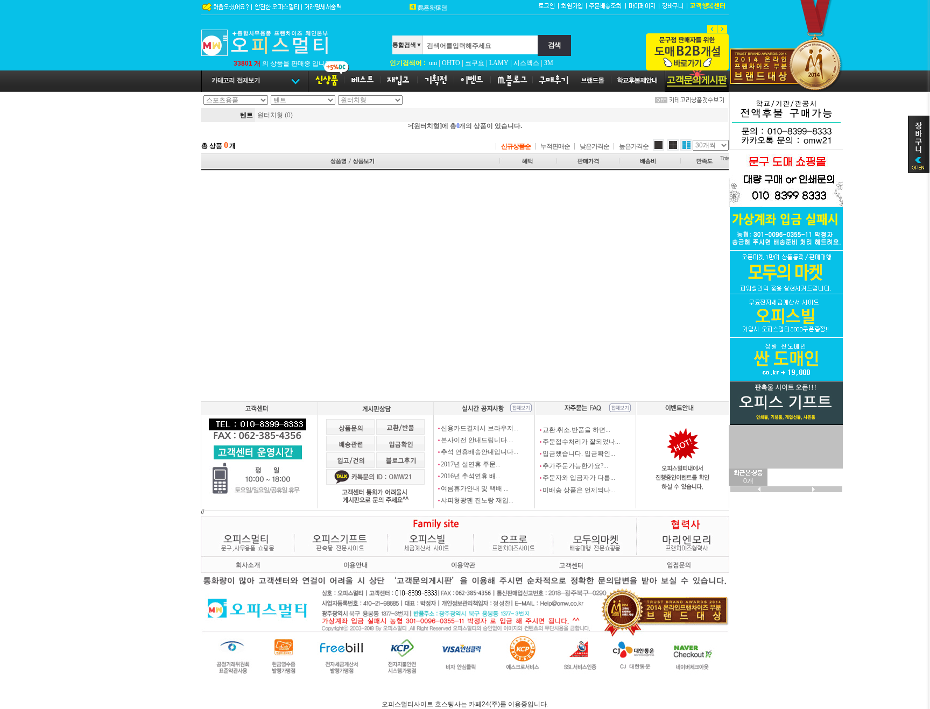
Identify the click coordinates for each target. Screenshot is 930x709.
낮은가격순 (594, 146)
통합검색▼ (407, 44)
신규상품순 (516, 146)
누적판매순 (555, 146)
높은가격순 (634, 146)
